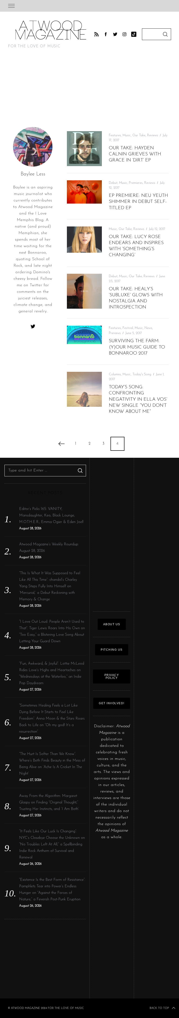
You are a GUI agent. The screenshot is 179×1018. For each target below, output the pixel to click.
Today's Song (141, 374)
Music (127, 135)
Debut (113, 183)
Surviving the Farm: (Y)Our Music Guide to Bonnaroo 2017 (137, 347)
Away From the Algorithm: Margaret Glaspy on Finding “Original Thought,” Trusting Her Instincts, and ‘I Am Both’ (49, 802)
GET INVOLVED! (111, 703)
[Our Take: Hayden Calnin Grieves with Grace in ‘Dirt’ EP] (84, 148)
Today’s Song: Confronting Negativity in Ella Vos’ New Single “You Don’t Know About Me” (138, 399)
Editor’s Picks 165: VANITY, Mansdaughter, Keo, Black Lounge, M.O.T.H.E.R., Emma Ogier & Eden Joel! (51, 515)
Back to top (159, 1008)
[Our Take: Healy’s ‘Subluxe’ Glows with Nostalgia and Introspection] (84, 291)
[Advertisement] (89, 91)
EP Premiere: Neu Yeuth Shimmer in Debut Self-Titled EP (138, 201)
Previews (115, 333)
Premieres (136, 183)
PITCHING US (112, 649)
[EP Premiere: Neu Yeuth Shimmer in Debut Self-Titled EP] (84, 192)
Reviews (152, 135)
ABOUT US (111, 624)
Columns (115, 374)
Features (115, 135)
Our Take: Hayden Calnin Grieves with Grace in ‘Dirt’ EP (135, 154)
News (148, 328)
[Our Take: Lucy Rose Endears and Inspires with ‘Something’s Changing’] (84, 239)
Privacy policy (111, 676)
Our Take (138, 135)
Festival (128, 328)
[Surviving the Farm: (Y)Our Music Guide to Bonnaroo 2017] (84, 335)
